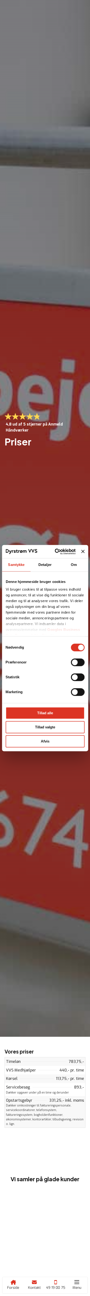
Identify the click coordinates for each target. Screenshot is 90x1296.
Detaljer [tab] (45, 565)
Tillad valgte (45, 727)
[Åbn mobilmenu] (76, 1282)
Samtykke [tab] (16, 565)
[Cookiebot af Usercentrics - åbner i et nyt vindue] (56, 551)
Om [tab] (74, 565)
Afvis (45, 741)
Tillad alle (45, 713)
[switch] (77, 662)
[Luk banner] (82, 551)
